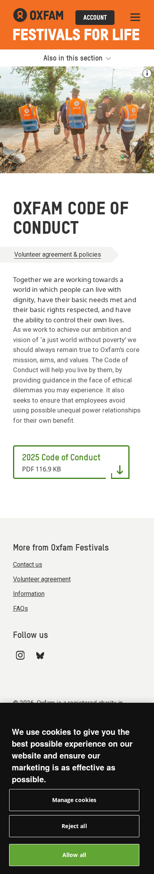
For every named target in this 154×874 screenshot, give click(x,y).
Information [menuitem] (29, 594)
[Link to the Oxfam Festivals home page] (38, 17)
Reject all (74, 826)
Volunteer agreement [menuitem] (42, 579)
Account (95, 18)
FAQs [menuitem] (20, 608)
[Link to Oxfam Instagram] (20, 655)
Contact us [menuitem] (27, 564)
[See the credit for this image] (147, 73)
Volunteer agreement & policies (57, 254)
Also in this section (74, 58)
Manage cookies (74, 800)
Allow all (74, 855)
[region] (77, 788)
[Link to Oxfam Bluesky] (40, 655)
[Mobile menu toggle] (135, 17)
